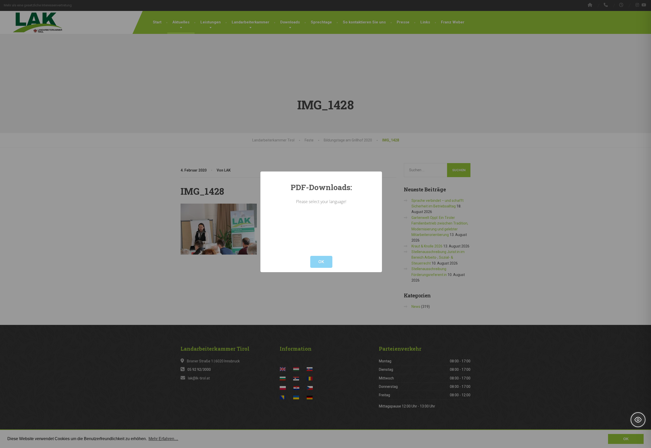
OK (321, 261)
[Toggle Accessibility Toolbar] (638, 420)
